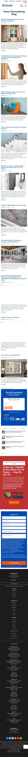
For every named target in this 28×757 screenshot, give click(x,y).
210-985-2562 (14, 703)
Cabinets (14, 593)
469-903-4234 (14, 690)
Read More (3, 50)
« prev (2, 388)
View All (14, 614)
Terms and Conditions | (11, 412)
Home (2, 453)
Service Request (14, 583)
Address (21, 6)
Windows (14, 595)
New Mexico (14, 605)
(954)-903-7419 (14, 722)
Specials (14, 626)
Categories (13, 428)
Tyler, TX (14, 705)
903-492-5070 (14, 709)
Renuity (8, 586)
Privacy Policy (18, 412)
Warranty (19, 1)
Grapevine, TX (14, 679)
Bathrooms (14, 590)
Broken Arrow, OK (14, 653)
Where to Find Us (14, 502)
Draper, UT (14, 712)
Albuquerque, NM (14, 646)
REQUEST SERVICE (25, 2)
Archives (23, 428)
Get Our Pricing (14, 563)
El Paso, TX (14, 673)
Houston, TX (14, 686)
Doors (14, 597)
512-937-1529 (14, 670)
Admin (3, 22)
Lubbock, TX (14, 692)
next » (11, 388)
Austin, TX (14, 666)
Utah (14, 612)
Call (25, 6)
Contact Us (12, 1)
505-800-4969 (14, 650)
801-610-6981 (14, 716)
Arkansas (14, 602)
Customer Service (14, 631)
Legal (14, 718)
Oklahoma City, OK (14, 660)
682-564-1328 (14, 577)
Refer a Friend (14, 638)
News (14, 628)
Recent (4, 428)
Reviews (14, 633)
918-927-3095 (14, 657)
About (14, 619)
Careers (6, 1)
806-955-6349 (14, 696)
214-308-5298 (14, 677)
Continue (8, 407)
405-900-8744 (14, 664)
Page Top (18, 750)
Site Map (14, 750)
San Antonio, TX (14, 699)
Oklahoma (14, 607)
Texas (14, 609)
